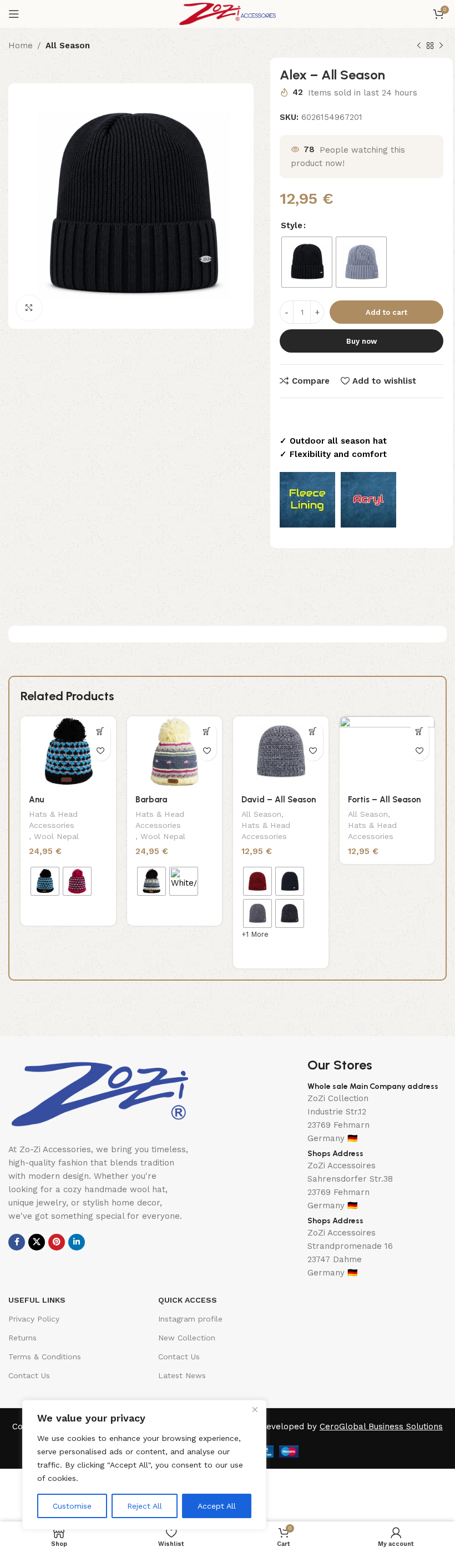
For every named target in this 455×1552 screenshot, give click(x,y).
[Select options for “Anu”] (100, 731)
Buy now (361, 341)
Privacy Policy (33, 1318)
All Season (68, 46)
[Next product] (441, 46)
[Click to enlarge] (29, 307)
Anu (36, 800)
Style (291, 225)
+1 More (255, 934)
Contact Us (29, 1375)
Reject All (144, 1505)
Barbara (151, 800)
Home (20, 46)
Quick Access (187, 1299)
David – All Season (278, 800)
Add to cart (386, 312)
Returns (22, 1337)
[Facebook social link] (16, 1242)
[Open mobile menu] (14, 14)
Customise (72, 1505)
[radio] (307, 262)
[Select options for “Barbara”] (206, 731)
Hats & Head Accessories (53, 820)
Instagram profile (190, 1318)
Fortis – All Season (384, 800)
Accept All (217, 1505)
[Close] (254, 1409)
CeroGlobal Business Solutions (381, 1427)
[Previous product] (418, 46)
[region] (144, 1465)
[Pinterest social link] (56, 1242)
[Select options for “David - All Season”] (313, 731)
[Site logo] (227, 13)
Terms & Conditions (44, 1356)
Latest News (182, 1375)
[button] (419, 731)
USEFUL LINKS (36, 1299)
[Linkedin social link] (76, 1242)
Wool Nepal (56, 836)
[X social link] (36, 1242)
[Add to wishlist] (100, 751)
